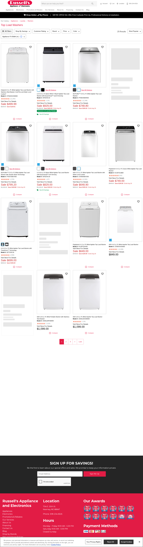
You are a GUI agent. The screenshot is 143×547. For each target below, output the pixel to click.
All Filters (8, 31)
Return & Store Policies (12, 537)
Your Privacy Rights (93, 542)
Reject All (110, 542)
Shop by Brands (9, 534)
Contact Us (80, 10)
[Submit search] (92, 4)
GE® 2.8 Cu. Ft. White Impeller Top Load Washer (87, 317)
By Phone (44, 15)
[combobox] (22, 31)
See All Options (50, 90)
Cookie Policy (56, 545)
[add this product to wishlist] (30, 47)
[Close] (139, 541)
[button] (101, 3)
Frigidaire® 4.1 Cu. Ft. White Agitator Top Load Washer (89, 244)
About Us (60, 10)
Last (80, 342)
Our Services (49, 10)
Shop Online (32, 15)
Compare (19, 119)
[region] (71, 542)
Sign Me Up (94, 474)
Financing (69, 10)
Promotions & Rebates (34, 10)
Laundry (22, 21)
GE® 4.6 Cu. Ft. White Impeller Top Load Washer (123, 244)
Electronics (20, 10)
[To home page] (19, 3)
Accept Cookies (126, 542)
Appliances (10, 10)
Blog (87, 10)
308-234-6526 (56, 514)
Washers (30, 21)
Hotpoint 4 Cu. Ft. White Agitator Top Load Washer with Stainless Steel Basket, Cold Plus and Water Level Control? (17, 92)
